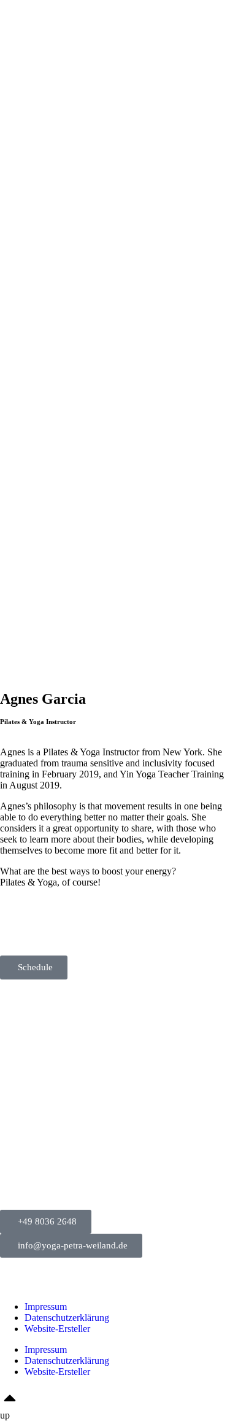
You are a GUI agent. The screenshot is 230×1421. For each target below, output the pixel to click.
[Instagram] (48, 925)
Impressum (46, 1306)
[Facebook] (15, 925)
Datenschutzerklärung (67, 1317)
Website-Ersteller (57, 1328)
